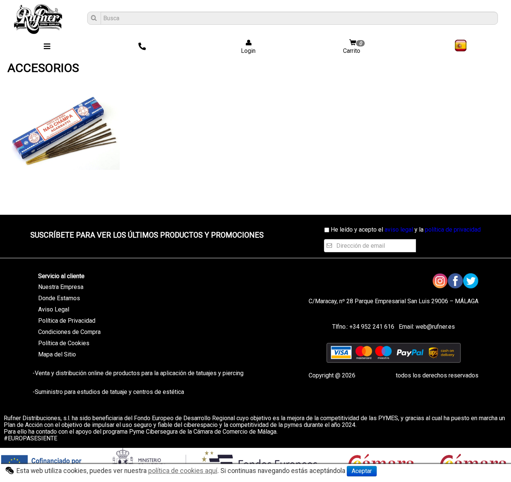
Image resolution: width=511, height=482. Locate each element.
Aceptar (362, 471)
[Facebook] (455, 281)
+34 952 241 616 (371, 326)
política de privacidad (453, 229)
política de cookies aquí (182, 471)
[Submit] (93, 18)
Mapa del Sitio (57, 354)
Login (246, 50)
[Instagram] (440, 281)
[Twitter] (470, 281)
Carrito (352, 47)
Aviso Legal (53, 309)
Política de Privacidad (66, 320)
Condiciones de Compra (69, 331)
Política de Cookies (63, 343)
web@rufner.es (434, 326)
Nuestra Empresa (60, 286)
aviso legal (399, 229)
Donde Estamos (59, 298)
